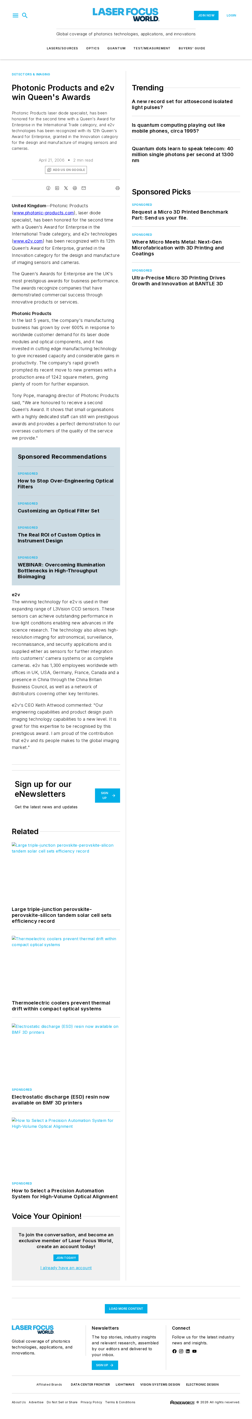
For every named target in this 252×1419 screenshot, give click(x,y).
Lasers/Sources (62, 48)
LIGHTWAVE (125, 1384)
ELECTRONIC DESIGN (202, 1384)
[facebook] (48, 188)
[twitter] (65, 188)
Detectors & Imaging (31, 74)
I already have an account (66, 1267)
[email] (83, 188)
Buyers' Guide (192, 48)
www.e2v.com (28, 241)
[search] (25, 15)
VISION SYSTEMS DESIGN (160, 1384)
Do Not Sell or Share (62, 1402)
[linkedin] (57, 188)
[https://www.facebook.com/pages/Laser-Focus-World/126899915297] (174, 1351)
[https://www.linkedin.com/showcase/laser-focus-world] (187, 1351)
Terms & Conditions (120, 1402)
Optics (92, 48)
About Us (19, 1402)
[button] (15, 15)
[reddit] (74, 188)
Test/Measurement (152, 48)
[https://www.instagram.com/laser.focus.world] (181, 1351)
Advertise (36, 1402)
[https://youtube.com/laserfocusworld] (194, 1351)
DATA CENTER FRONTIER (90, 1384)
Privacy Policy (91, 1402)
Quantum (116, 48)
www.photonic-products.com (43, 212)
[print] (117, 188)
